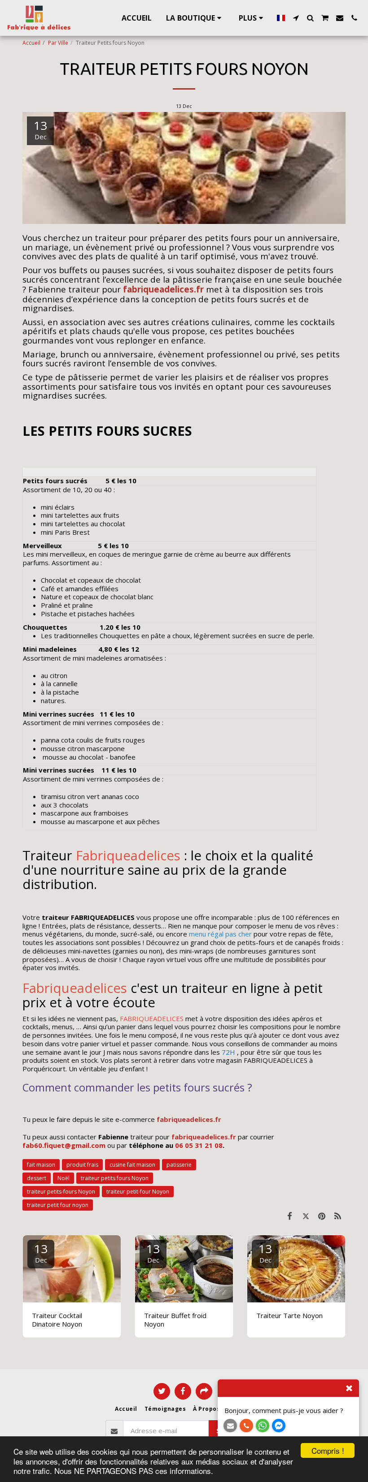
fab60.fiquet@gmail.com (63, 1145)
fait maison (41, 1164)
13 (41, 1252)
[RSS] (338, 1216)
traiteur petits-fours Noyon (61, 1191)
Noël (63, 1178)
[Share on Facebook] (290, 1216)
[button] (295, 17)
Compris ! (327, 1450)
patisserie (179, 1164)
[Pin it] (322, 1216)
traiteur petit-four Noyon (137, 1191)
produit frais (82, 1164)
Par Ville (58, 43)
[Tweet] (306, 1216)
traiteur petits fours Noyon (115, 1178)
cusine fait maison (132, 1164)
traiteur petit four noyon (57, 1205)
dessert (36, 1178)
